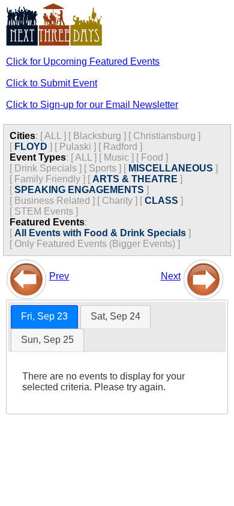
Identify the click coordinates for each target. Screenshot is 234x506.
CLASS (161, 200)
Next (171, 276)
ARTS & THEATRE (135, 179)
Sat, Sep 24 (115, 316)
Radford (120, 146)
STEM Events (43, 211)
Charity (117, 200)
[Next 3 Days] (203, 276)
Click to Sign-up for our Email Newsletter (92, 105)
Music (116, 157)
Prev (59, 276)
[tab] (44, 317)
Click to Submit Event (51, 83)
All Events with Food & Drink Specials (100, 233)
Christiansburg (164, 136)
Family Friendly (47, 179)
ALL (52, 136)
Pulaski (75, 146)
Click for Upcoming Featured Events (83, 61)
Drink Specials (45, 168)
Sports (102, 168)
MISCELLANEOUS (170, 168)
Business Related (52, 200)
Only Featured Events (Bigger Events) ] (97, 244)
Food (152, 157)
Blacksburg (97, 136)
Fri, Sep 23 (44, 316)
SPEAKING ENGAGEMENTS (79, 190)
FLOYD (30, 146)
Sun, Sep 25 (47, 340)
